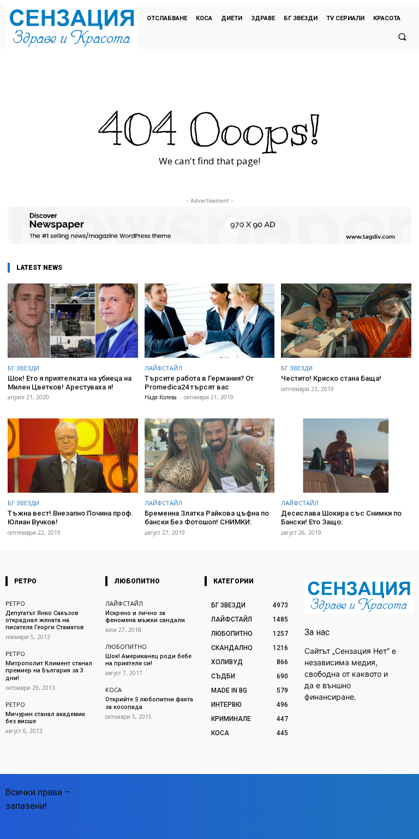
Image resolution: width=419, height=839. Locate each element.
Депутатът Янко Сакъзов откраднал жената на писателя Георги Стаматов (44, 620)
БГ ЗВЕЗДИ (23, 368)
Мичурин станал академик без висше (45, 718)
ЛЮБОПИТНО (126, 646)
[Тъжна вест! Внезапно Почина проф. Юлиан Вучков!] (73, 455)
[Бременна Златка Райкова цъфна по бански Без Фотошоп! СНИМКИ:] (210, 455)
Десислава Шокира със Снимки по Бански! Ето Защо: (341, 517)
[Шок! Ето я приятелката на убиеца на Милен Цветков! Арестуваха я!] (73, 320)
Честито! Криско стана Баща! (331, 378)
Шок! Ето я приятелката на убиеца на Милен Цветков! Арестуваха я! (69, 382)
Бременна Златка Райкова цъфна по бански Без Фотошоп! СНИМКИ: (207, 517)
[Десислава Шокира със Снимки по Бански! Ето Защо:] (346, 455)
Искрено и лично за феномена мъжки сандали (145, 617)
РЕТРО (15, 603)
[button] (402, 36)
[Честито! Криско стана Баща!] (346, 320)
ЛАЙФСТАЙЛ (163, 368)
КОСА (113, 690)
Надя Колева (161, 397)
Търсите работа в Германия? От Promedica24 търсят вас (199, 382)
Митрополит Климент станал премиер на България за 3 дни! (48, 670)
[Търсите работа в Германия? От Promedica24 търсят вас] (210, 320)
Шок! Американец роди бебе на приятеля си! (148, 660)
